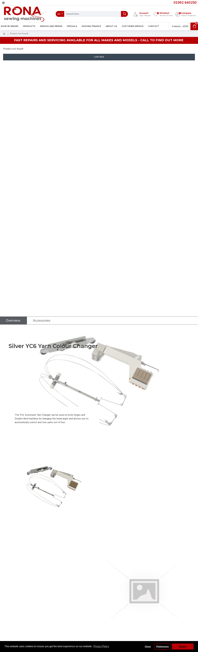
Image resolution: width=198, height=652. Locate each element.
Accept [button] (182, 646)
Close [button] (148, 646)
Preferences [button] (162, 646)
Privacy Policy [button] (101, 646)
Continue (99, 57)
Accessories (41, 321)
